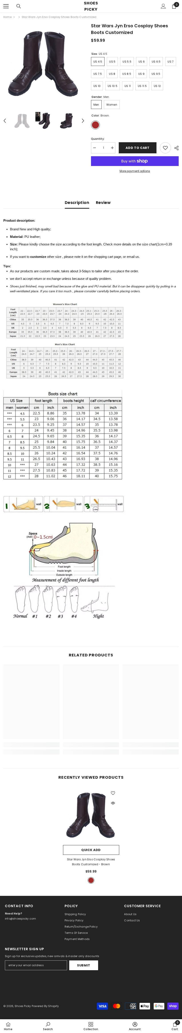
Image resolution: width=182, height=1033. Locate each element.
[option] (43, 62)
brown (91, 880)
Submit (83, 965)
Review (103, 202)
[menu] (6, 6)
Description (77, 202)
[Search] (18, 6)
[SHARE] (175, 148)
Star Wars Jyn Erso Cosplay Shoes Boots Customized (91, 861)
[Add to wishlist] (165, 147)
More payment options (135, 171)
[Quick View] (113, 803)
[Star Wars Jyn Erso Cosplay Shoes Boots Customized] (91, 815)
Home (7, 17)
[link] (31, 744)
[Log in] (163, 6)
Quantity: (98, 139)
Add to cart (138, 148)
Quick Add (91, 850)
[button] (4, 120)
